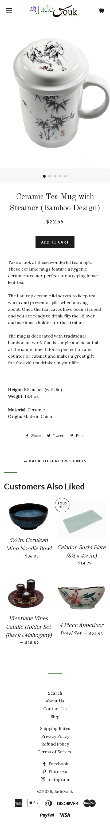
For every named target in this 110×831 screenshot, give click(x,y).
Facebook (58, 763)
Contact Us (55, 708)
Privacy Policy (55, 736)
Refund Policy (55, 744)
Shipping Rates (55, 728)
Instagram (57, 779)
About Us (55, 700)
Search (55, 693)
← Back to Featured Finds (55, 461)
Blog (55, 716)
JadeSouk (63, 791)
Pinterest (58, 771)
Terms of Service (55, 751)
